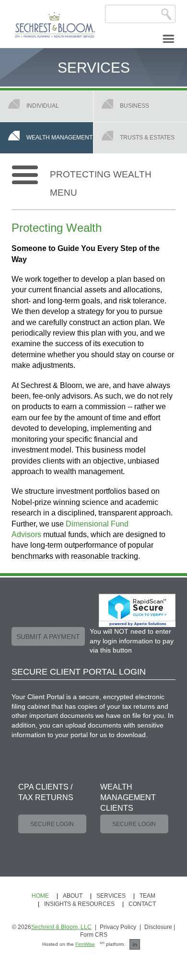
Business (134, 105)
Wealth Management (59, 137)
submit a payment (48, 636)
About (72, 895)
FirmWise (85, 944)
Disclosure (158, 927)
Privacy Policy (118, 927)
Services (111, 895)
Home (40, 895)
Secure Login (52, 824)
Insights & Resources (79, 904)
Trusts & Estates (147, 137)
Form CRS (93, 934)
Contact (142, 904)
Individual (42, 105)
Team (147, 895)
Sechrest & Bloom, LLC (61, 927)
